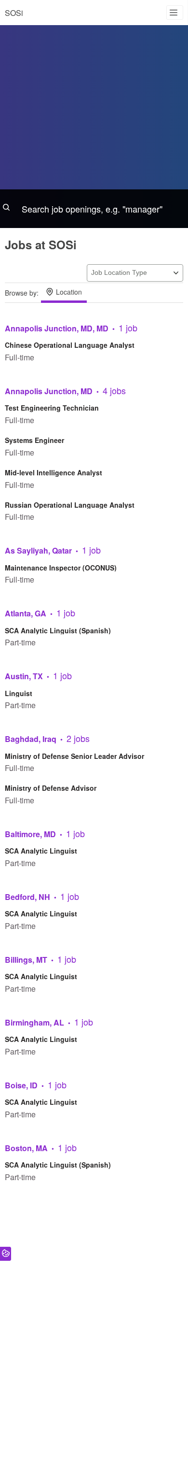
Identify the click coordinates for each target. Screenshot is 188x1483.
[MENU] (174, 12)
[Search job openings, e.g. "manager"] (94, 208)
